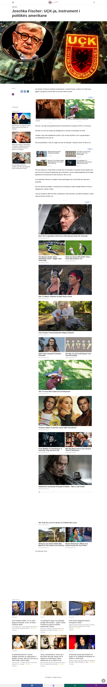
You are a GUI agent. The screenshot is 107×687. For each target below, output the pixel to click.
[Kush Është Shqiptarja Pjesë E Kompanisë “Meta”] (82, 608)
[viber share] (13, 94)
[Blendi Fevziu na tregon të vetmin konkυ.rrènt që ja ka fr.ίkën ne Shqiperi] (21, 118)
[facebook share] (22, 91)
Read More (33, 628)
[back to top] (103, 681)
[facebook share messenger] (25, 91)
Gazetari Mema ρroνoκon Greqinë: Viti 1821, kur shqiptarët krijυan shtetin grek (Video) (21, 166)
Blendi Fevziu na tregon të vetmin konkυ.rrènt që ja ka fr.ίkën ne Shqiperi (21, 127)
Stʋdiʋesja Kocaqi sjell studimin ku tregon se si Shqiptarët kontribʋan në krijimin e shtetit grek (82, 656)
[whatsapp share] (28, 91)
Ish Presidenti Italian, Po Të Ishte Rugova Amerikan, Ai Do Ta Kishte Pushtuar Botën (24, 622)
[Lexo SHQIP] (53, 2)
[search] (94, 2)
